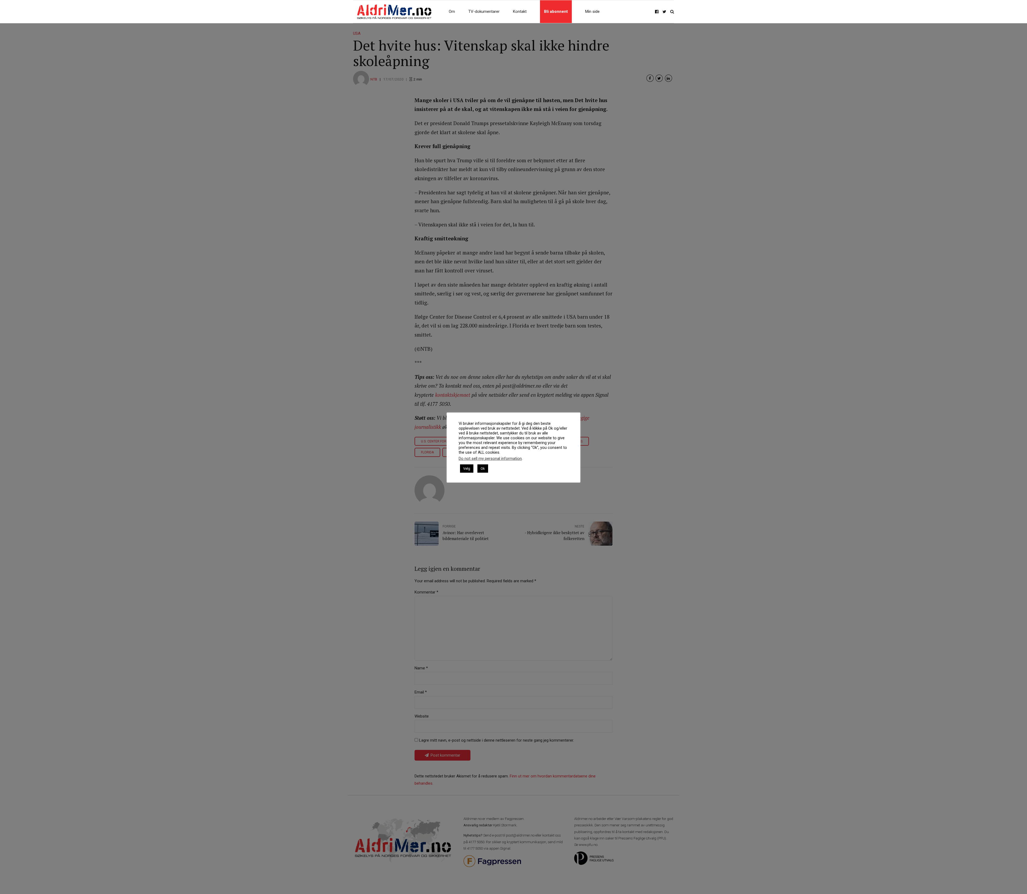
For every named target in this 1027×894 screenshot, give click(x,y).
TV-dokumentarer (484, 11)
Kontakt (520, 11)
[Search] (672, 12)
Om (452, 11)
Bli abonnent (556, 11)
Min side (592, 11)
